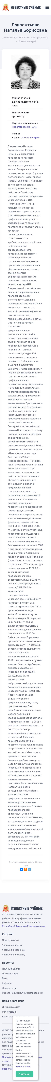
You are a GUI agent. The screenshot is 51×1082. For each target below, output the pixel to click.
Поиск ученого (10, 940)
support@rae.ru (10, 1068)
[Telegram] (29, 869)
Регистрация (9, 1011)
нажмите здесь (23, 1066)
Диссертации (9, 988)
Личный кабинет (11, 1006)
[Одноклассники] (25, 869)
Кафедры (7, 983)
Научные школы (11, 968)
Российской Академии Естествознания (23, 926)
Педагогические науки (24, 126)
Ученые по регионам (13, 949)
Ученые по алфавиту (13, 954)
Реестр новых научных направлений (22, 992)
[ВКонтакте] (21, 869)
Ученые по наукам (12, 945)
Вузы (5, 978)
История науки (10, 973)
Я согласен (24, 1074)
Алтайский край (30, 137)
